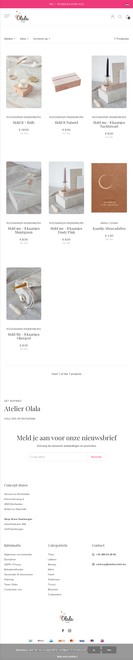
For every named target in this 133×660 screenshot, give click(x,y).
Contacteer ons (13, 589)
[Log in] (112, 16)
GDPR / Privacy (12, 564)
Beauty (52, 564)
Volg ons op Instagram (19, 418)
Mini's (51, 569)
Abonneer (96, 456)
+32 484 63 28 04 (106, 554)
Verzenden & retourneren (18, 574)
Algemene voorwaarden (18, 554)
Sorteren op (40, 38)
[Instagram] (69, 630)
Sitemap (9, 579)
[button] (7, 16)
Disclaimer (10, 559)
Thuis (51, 554)
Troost (51, 584)
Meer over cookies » (67, 656)
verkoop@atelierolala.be (111, 564)
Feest (51, 574)
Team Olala (10, 584)
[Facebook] (63, 630)
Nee (109, 650)
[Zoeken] (120, 16)
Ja (94, 650)
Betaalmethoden (13, 569)
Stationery (54, 579)
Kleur (23, 38)
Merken (8, 38)
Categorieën (57, 545)
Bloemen (53, 589)
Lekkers (52, 559)
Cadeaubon (54, 594)
